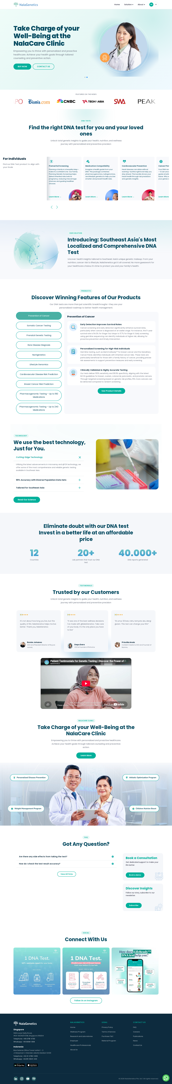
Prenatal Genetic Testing (38, 335)
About (141, 4)
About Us (74, 1049)
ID (156, 4)
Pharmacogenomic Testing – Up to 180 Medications (39, 395)
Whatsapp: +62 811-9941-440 (25, 1059)
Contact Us (137, 1045)
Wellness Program (77, 1032)
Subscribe (133, 905)
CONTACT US (43, 64)
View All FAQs (67, 874)
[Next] (57, 207)
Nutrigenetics (38, 354)
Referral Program (109, 1041)
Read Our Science (27, 499)
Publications (138, 1036)
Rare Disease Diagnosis (39, 345)
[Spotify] (34, 1078)
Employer (74, 1041)
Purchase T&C (107, 1036)
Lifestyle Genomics (39, 364)
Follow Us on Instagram (86, 1000)
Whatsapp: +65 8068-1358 (24, 1042)
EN (151, 4)
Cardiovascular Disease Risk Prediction (39, 374)
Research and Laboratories (81, 1036)
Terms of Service (108, 1032)
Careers (136, 1032)
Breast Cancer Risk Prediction (39, 384)
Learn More (86, 755)
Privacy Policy (107, 1027)
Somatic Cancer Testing (39, 325)
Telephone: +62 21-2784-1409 (25, 1056)
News (135, 1041)
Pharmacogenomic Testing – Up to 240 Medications (38, 408)
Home (117, 4)
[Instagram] (22, 1078)
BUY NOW (22, 64)
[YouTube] (28, 1078)
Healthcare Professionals (80, 1045)
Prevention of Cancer (38, 315)
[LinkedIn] (15, 1078)
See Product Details (111, 391)
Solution (128, 4)
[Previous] (51, 207)
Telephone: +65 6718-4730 (24, 1039)
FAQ (134, 1027)
